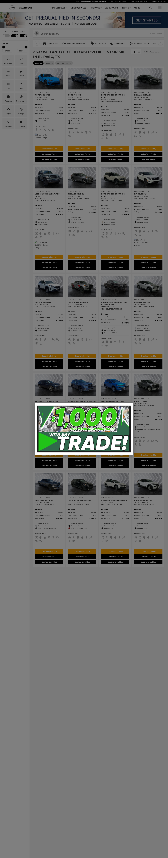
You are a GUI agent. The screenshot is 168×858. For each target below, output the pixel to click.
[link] (131, 405)
